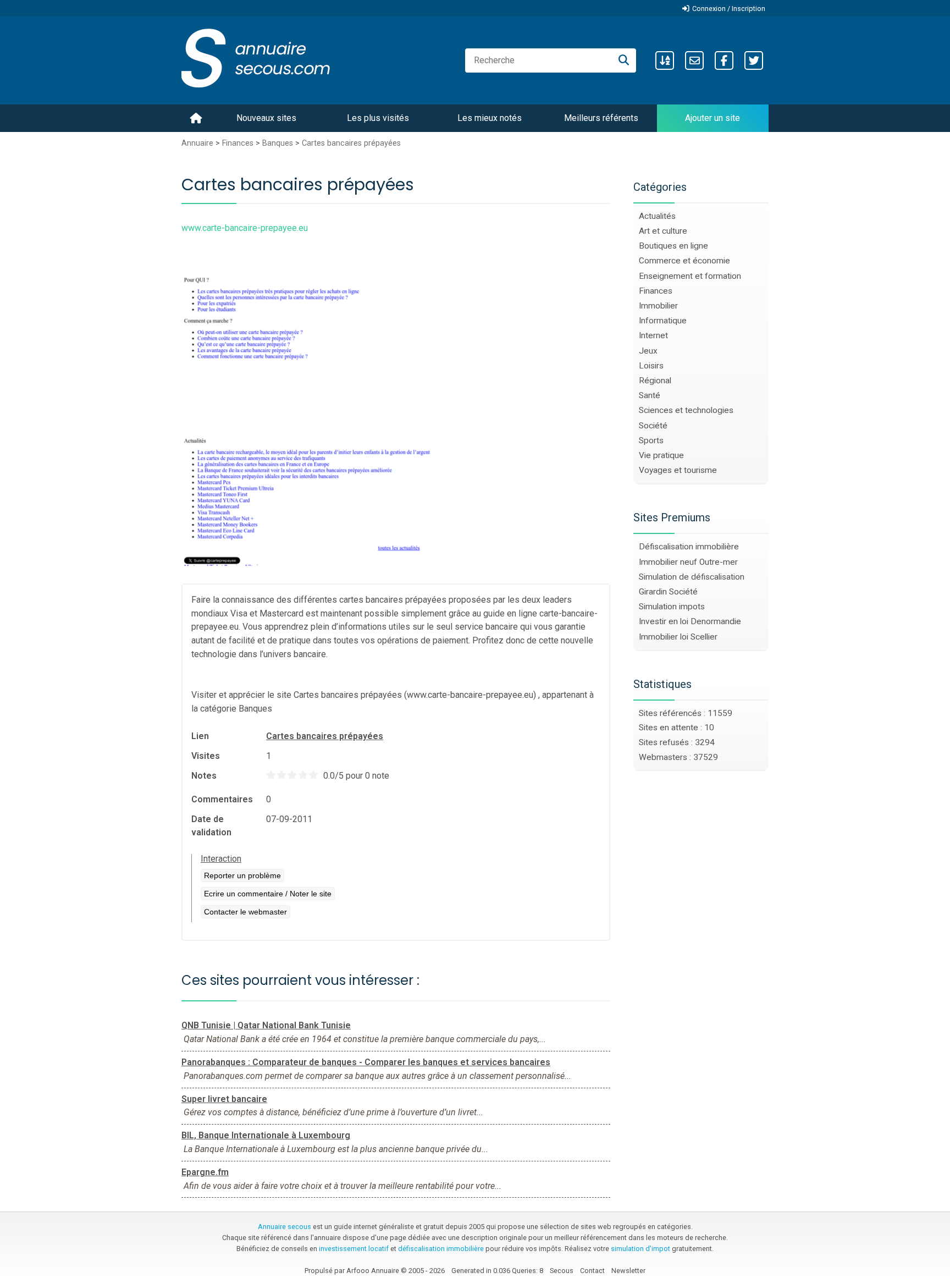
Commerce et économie (684, 261)
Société (653, 426)
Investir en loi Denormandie (690, 621)
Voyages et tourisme (678, 470)
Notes (204, 775)
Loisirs (651, 366)
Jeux (648, 351)
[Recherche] (623, 60)
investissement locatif (354, 1248)
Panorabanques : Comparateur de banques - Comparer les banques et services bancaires (365, 1062)
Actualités (657, 216)
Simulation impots (672, 607)
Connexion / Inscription (728, 8)
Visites (205, 756)
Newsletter (628, 1270)
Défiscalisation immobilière (689, 547)
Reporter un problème (242, 875)
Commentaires (222, 799)
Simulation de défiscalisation (691, 577)
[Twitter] (753, 60)
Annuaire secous (284, 1226)
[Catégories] (664, 60)
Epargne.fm (205, 1172)
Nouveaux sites (266, 118)
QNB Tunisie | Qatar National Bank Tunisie (266, 1025)
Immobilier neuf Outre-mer (688, 562)
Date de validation (211, 826)
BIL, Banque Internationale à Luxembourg (265, 1135)
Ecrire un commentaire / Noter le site (268, 893)
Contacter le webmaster (245, 911)
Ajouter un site (712, 118)
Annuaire (197, 143)
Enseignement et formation (690, 276)
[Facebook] (724, 60)
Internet (653, 335)
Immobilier (658, 306)
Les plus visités (378, 118)
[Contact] (694, 60)
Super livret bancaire (224, 1099)
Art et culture (663, 231)
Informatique (663, 321)
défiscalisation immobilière (441, 1248)
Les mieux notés (489, 118)
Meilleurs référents (601, 118)
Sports (651, 440)
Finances (237, 143)
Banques (277, 143)
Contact (592, 1270)
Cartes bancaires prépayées (351, 143)
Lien (200, 736)
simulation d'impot (640, 1248)
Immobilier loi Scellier (678, 637)
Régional (655, 380)
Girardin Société (668, 592)
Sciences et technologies (686, 410)
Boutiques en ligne (673, 246)
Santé (649, 395)
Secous (561, 1270)
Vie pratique (661, 455)
